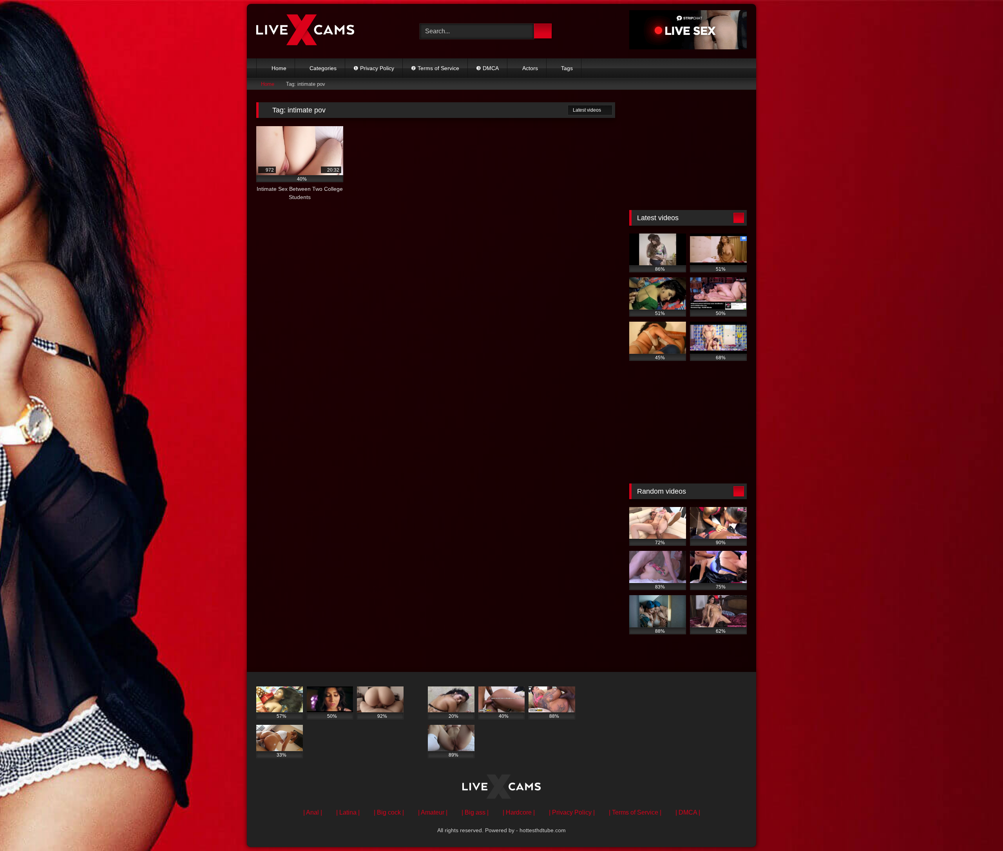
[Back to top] (979, 827)
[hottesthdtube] (305, 31)
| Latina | (348, 812)
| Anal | (312, 812)
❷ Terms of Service (435, 68)
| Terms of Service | (635, 812)
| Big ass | (475, 812)
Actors (530, 68)
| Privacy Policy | (572, 812)
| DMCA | (687, 812)
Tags (567, 68)
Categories (323, 68)
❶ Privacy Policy (373, 68)
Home (279, 68)
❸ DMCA (487, 68)
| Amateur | (432, 812)
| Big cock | (389, 812)
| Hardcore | (519, 812)
